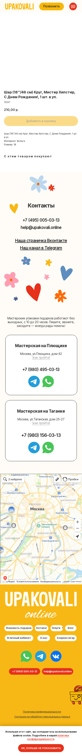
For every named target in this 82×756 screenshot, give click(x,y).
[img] (26, 656)
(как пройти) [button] (41, 357)
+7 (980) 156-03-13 (41, 435)
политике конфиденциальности (48, 737)
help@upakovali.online (41, 227)
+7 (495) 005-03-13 (41, 220)
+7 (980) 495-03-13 (41, 369)
